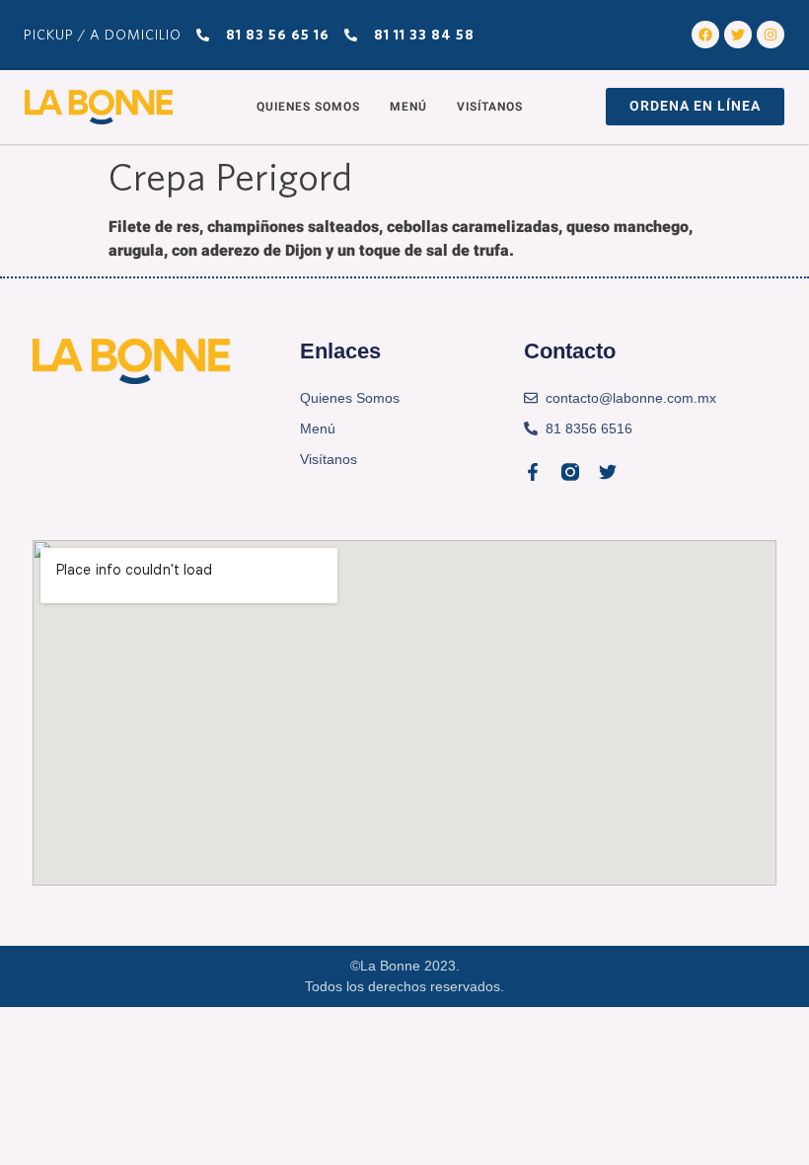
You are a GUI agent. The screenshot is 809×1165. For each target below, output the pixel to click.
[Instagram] (770, 34)
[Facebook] (705, 34)
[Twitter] (738, 34)
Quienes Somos (308, 107)
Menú (408, 107)
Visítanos (490, 107)
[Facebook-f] (533, 472)
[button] (695, 106)
